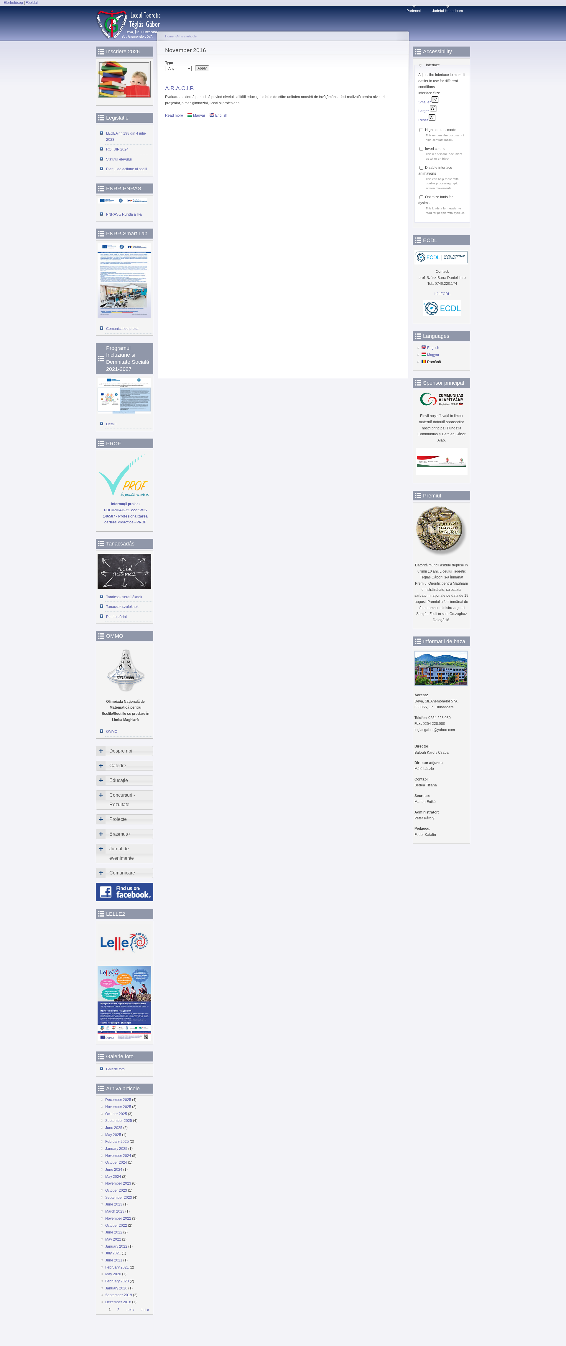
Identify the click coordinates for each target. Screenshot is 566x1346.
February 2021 (117, 1267)
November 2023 (118, 1183)
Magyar (198, 115)
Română (433, 362)
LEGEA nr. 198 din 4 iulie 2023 (126, 136)
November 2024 (118, 1156)
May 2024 (113, 1177)
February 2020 (117, 1281)
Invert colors (435, 149)
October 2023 (116, 1190)
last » (145, 1310)
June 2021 (113, 1260)
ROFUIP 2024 (117, 149)
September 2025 (118, 1121)
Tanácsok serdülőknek (124, 597)
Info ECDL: (442, 294)
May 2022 (113, 1239)
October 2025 (116, 1114)
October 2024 (116, 1162)
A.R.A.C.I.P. (179, 88)
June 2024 (113, 1170)
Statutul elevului (119, 159)
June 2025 (113, 1128)
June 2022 (113, 1232)
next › (130, 1310)
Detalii (111, 424)
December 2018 (118, 1302)
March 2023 (114, 1211)
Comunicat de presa (122, 329)
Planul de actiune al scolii (126, 169)
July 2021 (113, 1253)
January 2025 (116, 1149)
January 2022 (116, 1246)
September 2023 (118, 1197)
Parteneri (414, 11)
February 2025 (117, 1142)
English (220, 115)
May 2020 (113, 1274)
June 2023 (113, 1204)
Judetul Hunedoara (447, 11)
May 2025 (113, 1135)
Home (169, 36)
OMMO (111, 732)
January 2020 (116, 1288)
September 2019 (118, 1295)
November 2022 (118, 1218)
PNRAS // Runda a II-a (124, 214)
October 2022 (116, 1225)
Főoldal (32, 3)
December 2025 (118, 1100)
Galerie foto (115, 1069)
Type (169, 63)
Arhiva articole (186, 36)
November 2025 (118, 1107)
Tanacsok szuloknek (122, 607)
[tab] (124, 751)
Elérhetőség (13, 3)
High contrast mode (440, 130)
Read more (174, 115)
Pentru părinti (117, 617)
